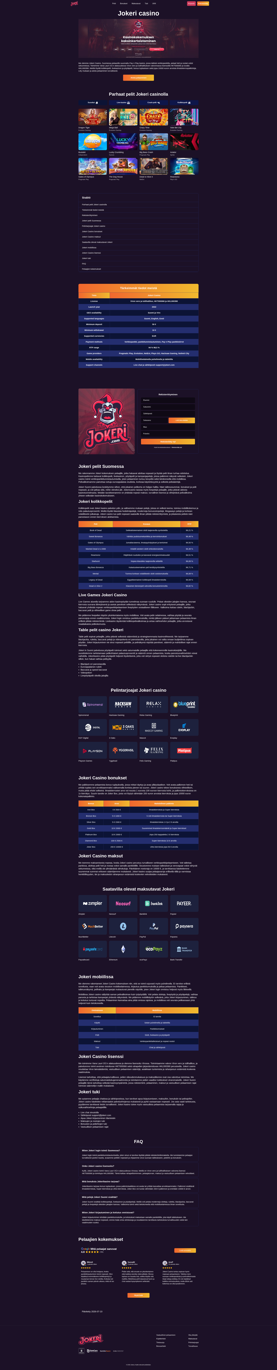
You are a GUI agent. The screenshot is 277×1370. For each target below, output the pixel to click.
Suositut (91, 102)
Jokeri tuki (86, 258)
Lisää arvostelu (185, 1250)
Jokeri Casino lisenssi (91, 253)
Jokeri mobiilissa (89, 248)
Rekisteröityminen (89, 215)
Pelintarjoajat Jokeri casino (93, 226)
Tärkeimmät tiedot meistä (93, 210)
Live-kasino (121, 102)
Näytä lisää (138, 1295)
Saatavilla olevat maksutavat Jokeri (97, 242)
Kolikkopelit (182, 102)
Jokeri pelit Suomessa (91, 221)
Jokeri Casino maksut (91, 237)
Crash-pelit (151, 102)
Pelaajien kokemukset (91, 269)
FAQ (84, 264)
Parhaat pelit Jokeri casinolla (94, 205)
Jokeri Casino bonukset (92, 231)
